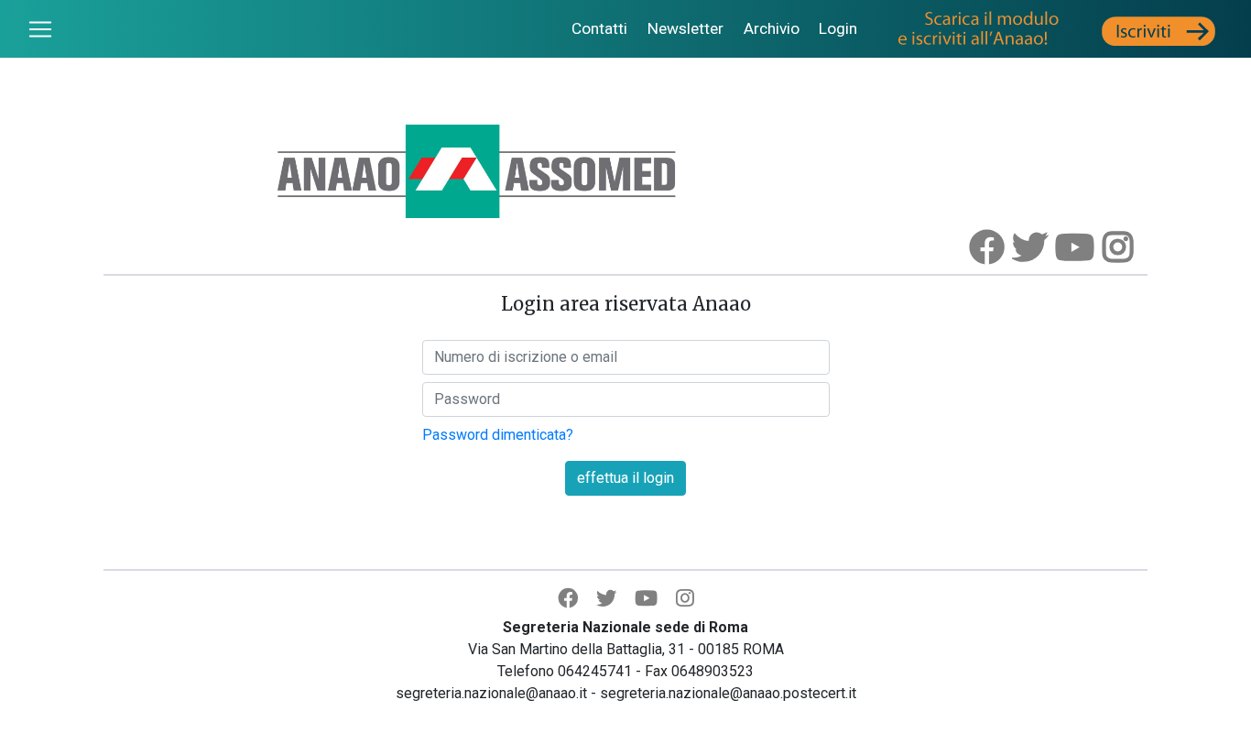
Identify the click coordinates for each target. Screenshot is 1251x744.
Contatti (599, 28)
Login (838, 28)
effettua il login (625, 478)
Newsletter (685, 28)
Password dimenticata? (497, 434)
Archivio (772, 28)
